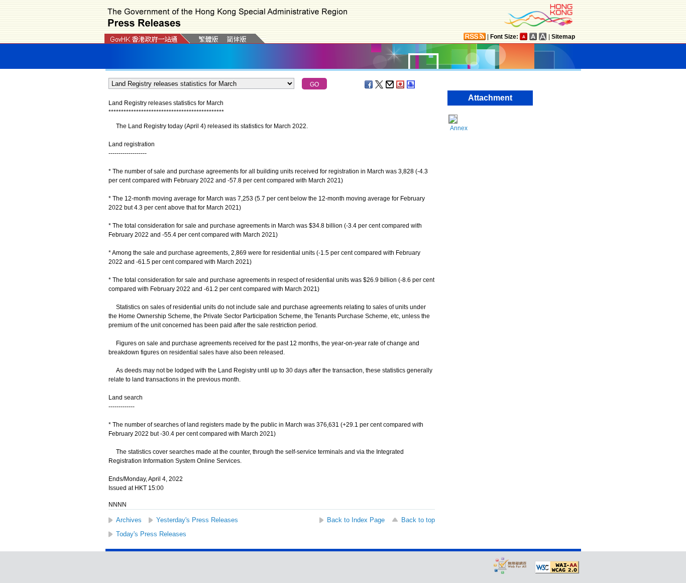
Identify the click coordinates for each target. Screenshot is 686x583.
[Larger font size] (533, 36)
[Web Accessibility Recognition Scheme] (510, 565)
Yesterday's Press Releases (197, 520)
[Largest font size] (543, 36)
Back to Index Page (356, 520)
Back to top (418, 520)
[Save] (400, 84)
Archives (129, 520)
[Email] (390, 84)
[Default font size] (524, 36)
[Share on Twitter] (379, 84)
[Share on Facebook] (369, 84)
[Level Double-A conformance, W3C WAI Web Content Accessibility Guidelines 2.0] (557, 567)
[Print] (411, 84)
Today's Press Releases (151, 534)
